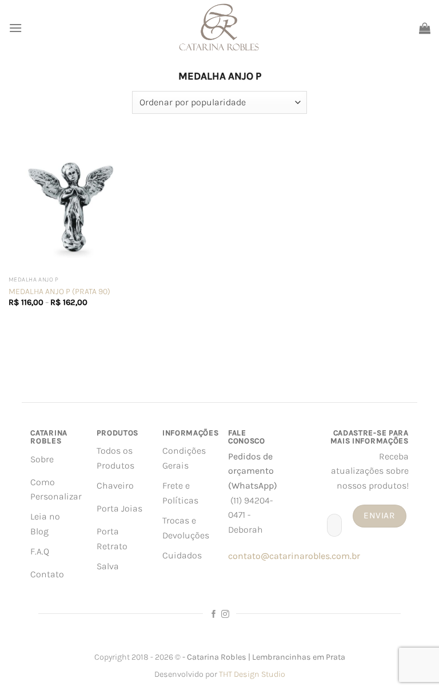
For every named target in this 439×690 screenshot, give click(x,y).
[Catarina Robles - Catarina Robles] (219, 27)
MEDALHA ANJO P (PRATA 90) (59, 291)
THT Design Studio (252, 674)
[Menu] (15, 28)
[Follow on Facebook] (214, 614)
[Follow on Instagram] (225, 614)
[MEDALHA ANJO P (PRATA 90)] (75, 203)
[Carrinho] (424, 28)
